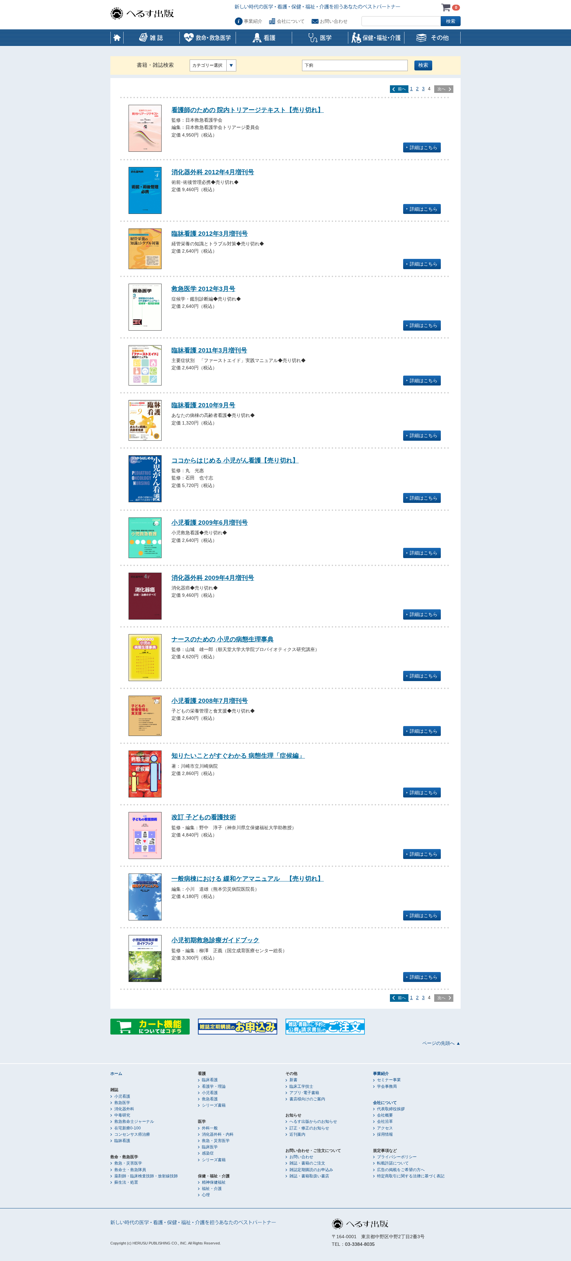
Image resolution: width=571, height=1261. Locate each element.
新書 (293, 1080)
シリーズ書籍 (214, 1105)
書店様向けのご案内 (307, 1099)
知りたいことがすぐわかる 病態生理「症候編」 (238, 755)
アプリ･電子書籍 (304, 1092)
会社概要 (385, 1115)
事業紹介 (253, 21)
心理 (206, 1195)
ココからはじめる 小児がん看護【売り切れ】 (235, 460)
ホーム (117, 37)
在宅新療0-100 (127, 1128)
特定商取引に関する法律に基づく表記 (410, 1176)
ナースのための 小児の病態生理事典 (222, 639)
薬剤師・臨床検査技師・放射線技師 (146, 1176)
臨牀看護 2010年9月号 (203, 405)
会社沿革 (385, 1121)
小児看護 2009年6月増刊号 (209, 522)
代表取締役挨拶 (391, 1109)
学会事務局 (387, 1086)
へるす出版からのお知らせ (313, 1121)
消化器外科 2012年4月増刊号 (212, 172)
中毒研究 (122, 1115)
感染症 (208, 1153)
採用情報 (385, 1134)
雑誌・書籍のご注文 (307, 1163)
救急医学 (122, 1102)
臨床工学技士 (301, 1086)
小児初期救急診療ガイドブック (215, 940)
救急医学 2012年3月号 (203, 288)
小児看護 (122, 1096)
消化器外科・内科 (218, 1134)
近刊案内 (297, 1134)
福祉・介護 (212, 1188)
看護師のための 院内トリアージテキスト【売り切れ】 (247, 109)
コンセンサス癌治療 (132, 1134)
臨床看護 (210, 1080)
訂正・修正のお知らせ (309, 1128)
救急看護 (210, 1099)
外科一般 (210, 1128)
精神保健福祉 (214, 1182)
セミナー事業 (389, 1080)
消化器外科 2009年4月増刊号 (212, 577)
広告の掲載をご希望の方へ (401, 1169)
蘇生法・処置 (126, 1182)
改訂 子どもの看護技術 (203, 817)
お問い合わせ (334, 21)
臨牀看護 (122, 1140)
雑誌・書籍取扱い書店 (309, 1176)
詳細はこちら (424, 147)
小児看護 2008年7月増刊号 (209, 700)
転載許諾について (393, 1163)
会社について (291, 21)
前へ (402, 89)
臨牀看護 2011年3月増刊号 (209, 350)
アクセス (385, 1128)
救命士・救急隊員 (130, 1169)
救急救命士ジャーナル (134, 1121)
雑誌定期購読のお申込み (311, 1169)
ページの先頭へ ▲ (441, 1043)
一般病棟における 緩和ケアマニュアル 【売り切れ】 (247, 878)
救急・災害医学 (128, 1163)
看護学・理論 (214, 1086)
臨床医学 (210, 1147)
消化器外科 (124, 1109)
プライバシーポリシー (397, 1157)
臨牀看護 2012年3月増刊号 (209, 233)
